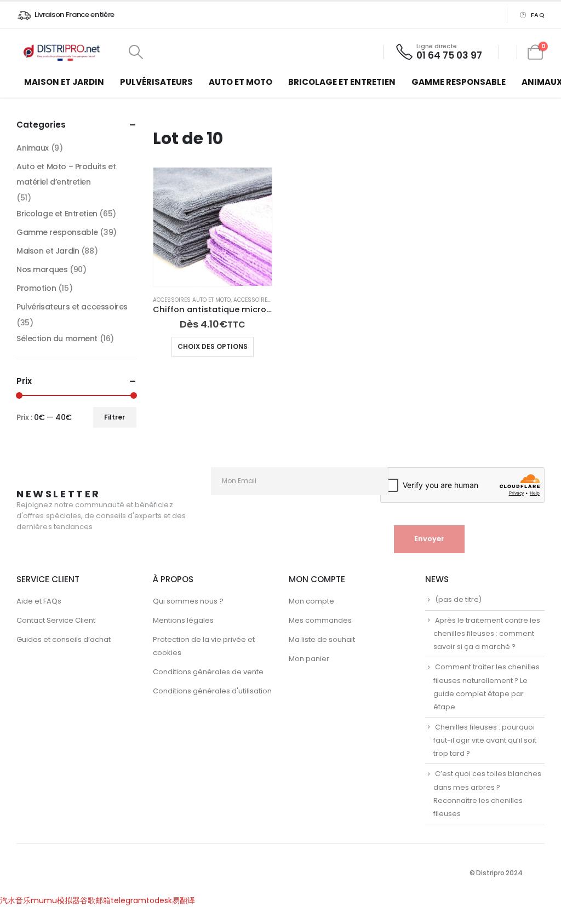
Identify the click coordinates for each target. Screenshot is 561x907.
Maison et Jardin (64, 82)
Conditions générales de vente (208, 672)
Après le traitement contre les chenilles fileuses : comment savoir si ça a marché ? (486, 634)
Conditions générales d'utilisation (212, 691)
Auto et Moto (240, 82)
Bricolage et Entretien (342, 82)
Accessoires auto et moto (192, 300)
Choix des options (213, 346)
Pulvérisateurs (156, 82)
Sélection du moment (57, 338)
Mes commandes (320, 620)
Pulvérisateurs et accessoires (72, 306)
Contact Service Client (55, 620)
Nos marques (41, 269)
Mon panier (309, 658)
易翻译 (183, 900)
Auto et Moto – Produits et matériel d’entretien (66, 174)
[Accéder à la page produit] (212, 227)
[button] (135, 52)
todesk (159, 900)
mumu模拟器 (55, 900)
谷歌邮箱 (95, 900)
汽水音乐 (15, 900)
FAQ (538, 14)
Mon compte (311, 601)
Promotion (36, 288)
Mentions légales (183, 620)
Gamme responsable (458, 82)
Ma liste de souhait (322, 639)
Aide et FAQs (38, 601)
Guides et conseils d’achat (63, 639)
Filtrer (114, 417)
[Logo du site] (63, 52)
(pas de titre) (458, 599)
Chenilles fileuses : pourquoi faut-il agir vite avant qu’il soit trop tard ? (484, 740)
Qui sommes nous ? (188, 601)
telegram (128, 900)
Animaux (32, 147)
